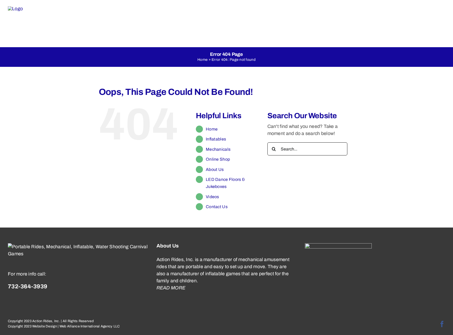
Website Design (44, 326)
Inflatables (216, 139)
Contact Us (217, 206)
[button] (434, 23)
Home (202, 60)
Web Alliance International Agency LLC (90, 326)
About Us (215, 169)
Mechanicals (218, 149)
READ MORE (171, 287)
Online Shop (218, 159)
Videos (212, 196)
